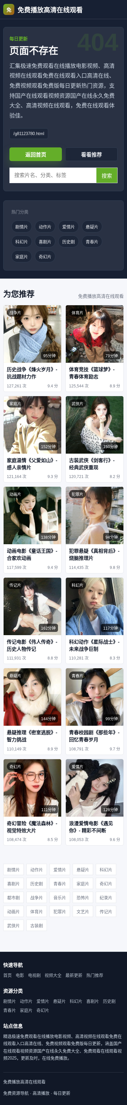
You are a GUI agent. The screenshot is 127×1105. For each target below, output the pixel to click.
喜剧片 (45, 241)
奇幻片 (45, 256)
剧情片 (21, 226)
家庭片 (21, 256)
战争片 (36, 897)
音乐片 (59, 897)
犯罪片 (59, 911)
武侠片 (13, 925)
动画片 (13, 911)
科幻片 (21, 241)
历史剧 (68, 241)
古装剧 (36, 925)
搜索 (107, 176)
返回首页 (35, 154)
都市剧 (13, 897)
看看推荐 (91, 154)
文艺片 (83, 911)
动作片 (45, 226)
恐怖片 (83, 897)
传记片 (106, 911)
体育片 (36, 911)
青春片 (92, 241)
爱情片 (68, 226)
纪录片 (106, 897)
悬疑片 (92, 226)
